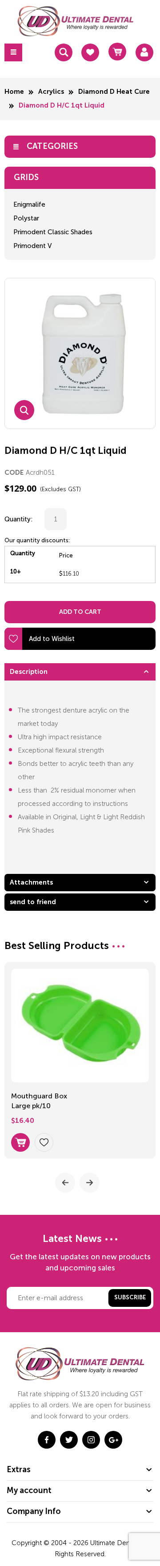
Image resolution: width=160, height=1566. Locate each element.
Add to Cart (80, 612)
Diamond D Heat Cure (114, 91)
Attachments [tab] (31, 882)
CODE (14, 472)
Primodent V (32, 246)
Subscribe (130, 1298)
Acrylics (51, 91)
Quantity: (18, 519)
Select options (20, 1142)
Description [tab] (29, 672)
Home (14, 91)
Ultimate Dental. (115, 1543)
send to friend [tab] (33, 902)
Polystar (26, 218)
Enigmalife (29, 204)
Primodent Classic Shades (52, 232)
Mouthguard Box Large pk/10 (39, 1101)
